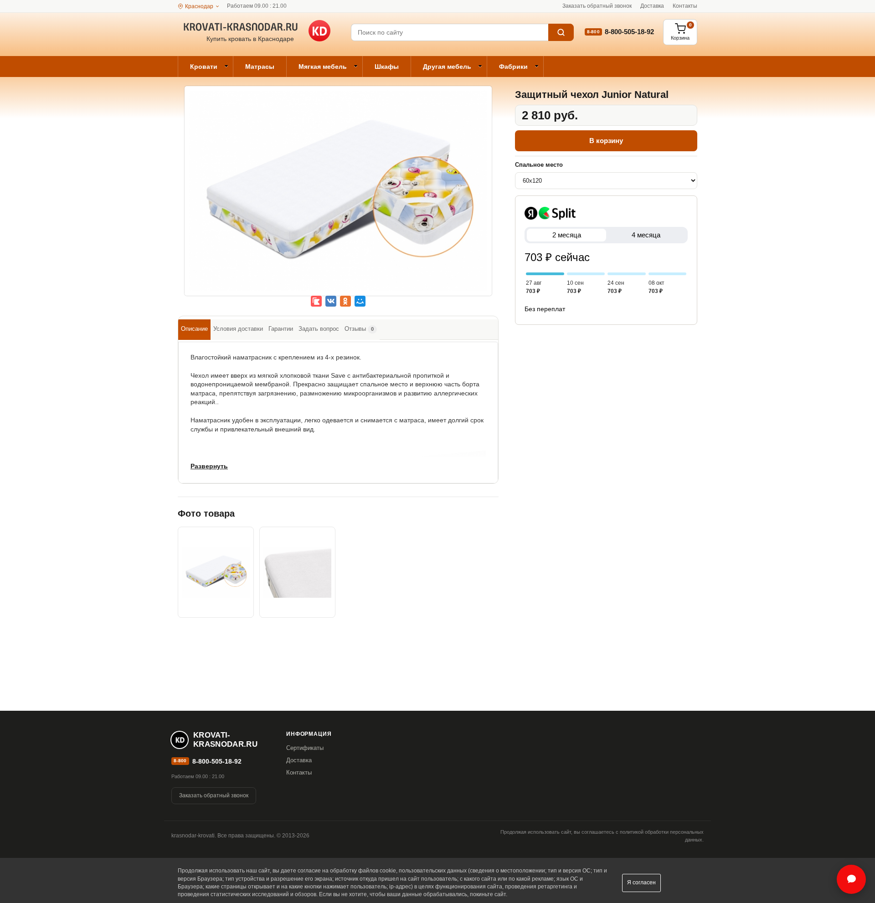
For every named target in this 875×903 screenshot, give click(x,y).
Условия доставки (238, 328)
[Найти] (561, 32)
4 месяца (646, 235)
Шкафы (387, 66)
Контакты (685, 6)
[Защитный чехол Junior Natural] (338, 197)
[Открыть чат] (851, 879)
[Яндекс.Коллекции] (316, 301)
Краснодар (199, 6)
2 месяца (566, 235)
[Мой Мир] (360, 301)
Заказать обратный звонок (597, 6)
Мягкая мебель (323, 66)
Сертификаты (305, 747)
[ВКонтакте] (330, 301)
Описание (194, 328)
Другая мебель (447, 66)
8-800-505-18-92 (629, 32)
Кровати (203, 66)
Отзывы (359, 328)
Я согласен (641, 882)
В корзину (606, 140)
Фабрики (513, 66)
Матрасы (259, 66)
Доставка (652, 6)
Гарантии (280, 328)
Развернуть (209, 466)
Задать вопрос (319, 328)
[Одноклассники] (345, 301)
